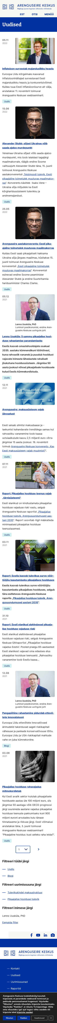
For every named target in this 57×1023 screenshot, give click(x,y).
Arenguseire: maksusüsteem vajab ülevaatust (23, 411)
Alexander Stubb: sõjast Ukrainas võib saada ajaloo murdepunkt (24, 145)
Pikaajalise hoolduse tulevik (23, 899)
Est (22, 14)
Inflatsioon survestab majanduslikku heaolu (28, 68)
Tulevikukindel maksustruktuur (25, 892)
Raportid (16, 988)
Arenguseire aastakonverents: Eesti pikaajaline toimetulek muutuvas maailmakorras (28, 245)
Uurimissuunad (19, 981)
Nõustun (9, 1018)
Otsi (34, 14)
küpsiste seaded (25, 1012)
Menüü (49, 14)
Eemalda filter (10, 922)
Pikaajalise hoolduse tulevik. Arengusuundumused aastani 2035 (27, 516)
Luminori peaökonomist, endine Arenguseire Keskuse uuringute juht (33, 327)
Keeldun (23, 1018)
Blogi (6, 745)
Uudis (7, 101)
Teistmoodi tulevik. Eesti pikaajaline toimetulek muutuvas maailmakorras (28, 178)
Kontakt (15, 968)
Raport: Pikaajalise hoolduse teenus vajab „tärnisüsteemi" (27, 495)
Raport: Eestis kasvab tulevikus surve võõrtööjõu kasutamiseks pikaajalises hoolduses (28, 577)
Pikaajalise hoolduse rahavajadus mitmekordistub (21, 788)
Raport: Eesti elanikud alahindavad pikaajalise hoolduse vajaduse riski (27, 626)
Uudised (15, 975)
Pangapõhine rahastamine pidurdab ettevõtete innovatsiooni (28, 715)
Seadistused (39, 1018)
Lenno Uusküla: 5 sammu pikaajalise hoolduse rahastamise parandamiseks (27, 338)
